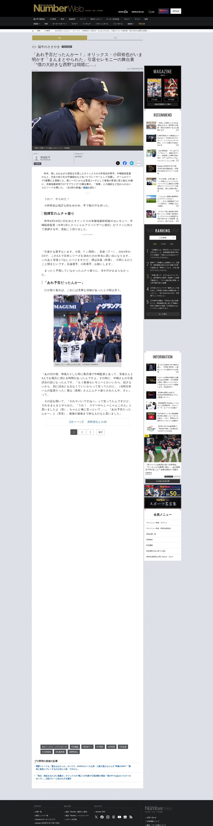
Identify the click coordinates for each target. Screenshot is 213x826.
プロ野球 (53, 19)
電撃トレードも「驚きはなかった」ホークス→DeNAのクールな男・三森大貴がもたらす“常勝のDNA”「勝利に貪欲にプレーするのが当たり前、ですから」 (83, 767)
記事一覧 (38, 812)
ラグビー (74, 24)
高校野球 (72, 19)
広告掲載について (153, 821)
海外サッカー (95, 19)
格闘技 (36, 24)
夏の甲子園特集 (39, 19)
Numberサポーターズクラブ (45, 819)
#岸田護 (111, 747)
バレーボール (118, 24)
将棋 (46, 24)
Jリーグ (83, 19)
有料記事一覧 (151, 534)
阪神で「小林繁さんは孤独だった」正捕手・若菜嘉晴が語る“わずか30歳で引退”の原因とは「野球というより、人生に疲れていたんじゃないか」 (164, 266)
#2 (115, 38)
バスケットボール (102, 24)
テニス (137, 19)
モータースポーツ (59, 24)
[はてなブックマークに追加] (132, 164)
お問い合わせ (151, 817)
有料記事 (142, 24)
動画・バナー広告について (156, 825)
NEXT (100, 432)
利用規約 (149, 540)
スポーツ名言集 (71, 819)
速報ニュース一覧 (41, 815)
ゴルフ (126, 19)
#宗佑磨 (122, 747)
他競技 (130, 24)
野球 (38, 31)
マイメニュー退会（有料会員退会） (159, 528)
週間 (171, 244)
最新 (155, 244)
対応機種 (149, 545)
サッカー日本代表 (112, 19)
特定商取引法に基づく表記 (156, 551)
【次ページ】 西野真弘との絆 (87, 421)
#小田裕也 (46, 752)
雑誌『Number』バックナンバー (77, 815)
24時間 (163, 244)
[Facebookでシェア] (125, 164)
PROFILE (38, 164)
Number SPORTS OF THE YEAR (47, 823)
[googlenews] (125, 817)
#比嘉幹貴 (60, 752)
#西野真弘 (73, 752)
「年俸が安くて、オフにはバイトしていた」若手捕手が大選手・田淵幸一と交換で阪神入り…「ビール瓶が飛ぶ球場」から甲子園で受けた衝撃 (164, 279)
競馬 (146, 19)
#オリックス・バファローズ (54, 747)
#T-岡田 (100, 747)
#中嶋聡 (74, 747)
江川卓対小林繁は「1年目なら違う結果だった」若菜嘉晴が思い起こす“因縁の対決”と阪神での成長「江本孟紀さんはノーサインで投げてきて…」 (164, 304)
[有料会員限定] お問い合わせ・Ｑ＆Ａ (159, 557)
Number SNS (100, 812)
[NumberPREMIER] (163, 11)
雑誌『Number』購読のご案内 (76, 812)
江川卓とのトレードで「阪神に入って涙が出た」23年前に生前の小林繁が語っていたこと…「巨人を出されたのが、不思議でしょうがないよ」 (164, 291)
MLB (62, 19)
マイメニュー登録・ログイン (156, 523)
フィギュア (87, 24)
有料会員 (176, 11)
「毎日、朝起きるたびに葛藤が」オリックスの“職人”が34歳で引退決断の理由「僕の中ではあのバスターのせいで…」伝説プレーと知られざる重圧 (83, 777)
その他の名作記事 (163, 481)
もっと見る (163, 314)
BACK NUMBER (67, 47)
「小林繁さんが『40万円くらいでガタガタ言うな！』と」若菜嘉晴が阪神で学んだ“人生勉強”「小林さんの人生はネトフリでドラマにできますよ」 (164, 253)
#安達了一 (87, 747)
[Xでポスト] (118, 164)
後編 (85, 187)
